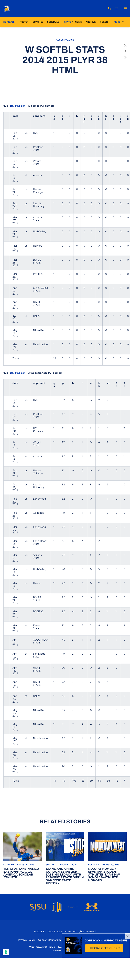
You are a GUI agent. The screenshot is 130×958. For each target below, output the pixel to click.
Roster (24, 22)
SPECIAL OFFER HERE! (106, 949)
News (78, 22)
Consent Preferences (51, 939)
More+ (118, 22)
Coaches (37, 22)
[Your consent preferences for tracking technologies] (6, 952)
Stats (67, 22)
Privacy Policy (26, 939)
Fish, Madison (17, 105)
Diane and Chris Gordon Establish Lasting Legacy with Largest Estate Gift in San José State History (65, 876)
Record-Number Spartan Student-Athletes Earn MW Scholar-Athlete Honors (104, 874)
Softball (8, 864)
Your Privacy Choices (42, 947)
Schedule (53, 22)
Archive (91, 22)
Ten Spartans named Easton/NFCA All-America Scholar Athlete (21, 873)
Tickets (104, 22)
